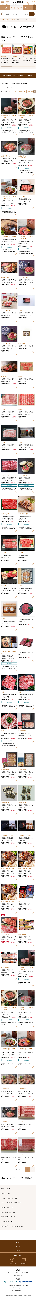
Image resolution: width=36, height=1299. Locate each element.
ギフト (7, 8)
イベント (18, 1250)
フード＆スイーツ (16, 8)
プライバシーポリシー (18, 1288)
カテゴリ (18, 1242)
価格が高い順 (31, 91)
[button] (34, 7)
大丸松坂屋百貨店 (18, 1275)
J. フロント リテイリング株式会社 (18, 1272)
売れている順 (12, 91)
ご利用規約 (10, 1285)
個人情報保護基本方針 (18, 1290)
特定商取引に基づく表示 (22, 1285)
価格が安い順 (22, 91)
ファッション (28, 8)
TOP (2, 20)
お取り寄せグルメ (10, 20)
